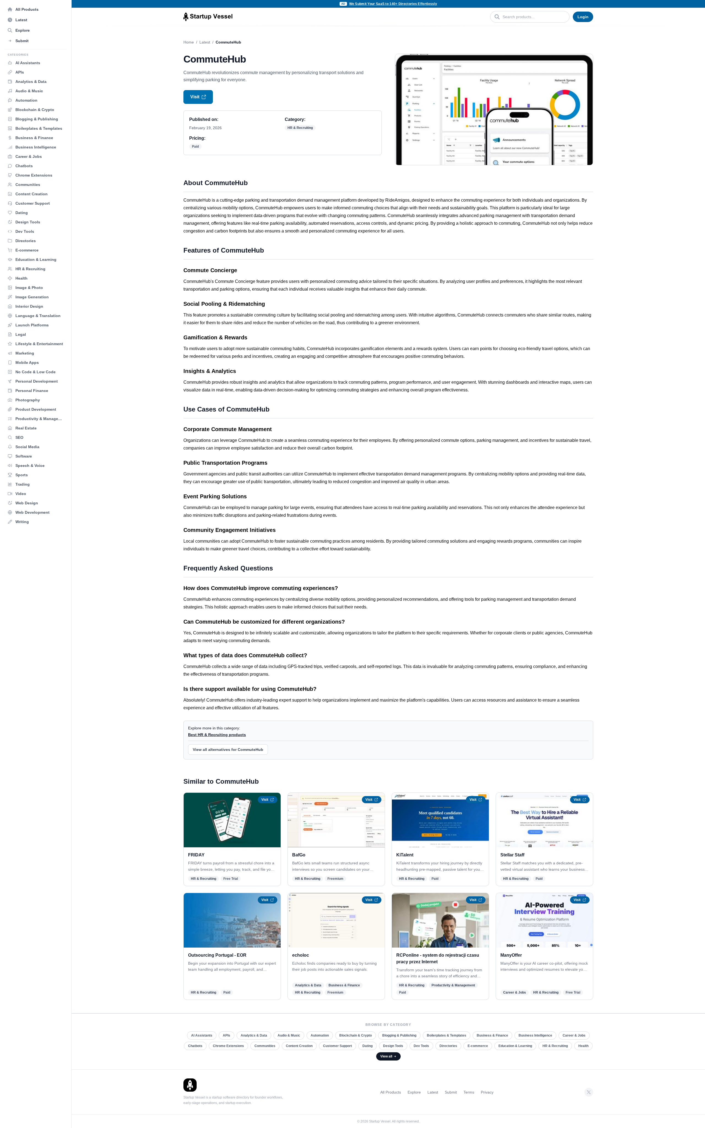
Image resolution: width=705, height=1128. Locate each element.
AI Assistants (201, 1035)
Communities (264, 1046)
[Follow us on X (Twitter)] (588, 1092)
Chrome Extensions (228, 1046)
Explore (414, 1092)
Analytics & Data (308, 985)
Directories (448, 1046)
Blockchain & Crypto (355, 1035)
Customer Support (337, 1046)
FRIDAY (196, 855)
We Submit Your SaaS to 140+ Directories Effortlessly (393, 4)
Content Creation (299, 1046)
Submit (451, 1092)
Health (583, 1046)
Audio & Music (289, 1035)
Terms (468, 1092)
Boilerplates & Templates (446, 1035)
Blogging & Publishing (399, 1035)
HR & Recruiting (300, 128)
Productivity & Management (453, 985)
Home (188, 42)
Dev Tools (421, 1046)
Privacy (487, 1092)
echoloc (300, 955)
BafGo (298, 855)
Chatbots (195, 1046)
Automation (320, 1035)
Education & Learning (515, 1046)
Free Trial (230, 879)
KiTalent (404, 855)
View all (386, 1056)
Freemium (335, 879)
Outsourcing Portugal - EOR (217, 955)
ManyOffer (511, 955)
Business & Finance (344, 985)
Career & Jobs (514, 992)
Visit (194, 96)
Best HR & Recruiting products (217, 734)
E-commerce (478, 1046)
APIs (226, 1035)
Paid (195, 146)
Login (583, 17)
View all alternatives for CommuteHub (228, 749)
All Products (390, 1092)
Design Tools (393, 1046)
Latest (204, 42)
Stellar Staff (512, 855)
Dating (367, 1046)
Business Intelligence (535, 1035)
